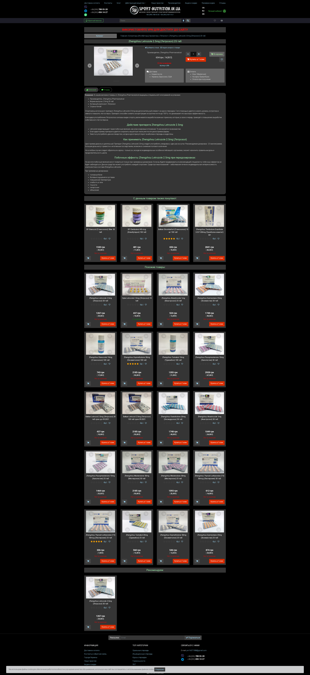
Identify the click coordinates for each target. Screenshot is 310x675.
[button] (89, 65)
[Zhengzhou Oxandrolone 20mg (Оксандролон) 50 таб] (173, 403)
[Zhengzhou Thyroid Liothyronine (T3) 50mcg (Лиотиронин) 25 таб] (100, 521)
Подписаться (194, 638)
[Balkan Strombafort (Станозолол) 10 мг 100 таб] (173, 216)
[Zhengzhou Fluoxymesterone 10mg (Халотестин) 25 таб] (100, 462)
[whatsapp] (85, 14)
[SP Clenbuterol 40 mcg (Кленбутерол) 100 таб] (136, 216)
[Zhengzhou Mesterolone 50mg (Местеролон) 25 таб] (173, 462)
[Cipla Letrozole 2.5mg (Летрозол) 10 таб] (136, 285)
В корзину (218, 54)
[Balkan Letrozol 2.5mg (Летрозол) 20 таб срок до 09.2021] (100, 403)
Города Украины (90, 657)
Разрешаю (159, 669)
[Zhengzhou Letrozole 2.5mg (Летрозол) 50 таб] (100, 285)
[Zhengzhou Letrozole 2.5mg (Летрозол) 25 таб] (113, 61)
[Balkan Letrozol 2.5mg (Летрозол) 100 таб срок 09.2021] (136, 403)
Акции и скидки (90, 664)
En (203, 14)
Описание (92, 90)
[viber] (85, 7)
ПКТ (134, 664)
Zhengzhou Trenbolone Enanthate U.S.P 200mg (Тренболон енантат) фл (209, 232)
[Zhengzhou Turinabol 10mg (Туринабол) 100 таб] (173, 344)
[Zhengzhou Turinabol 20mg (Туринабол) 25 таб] (136, 521)
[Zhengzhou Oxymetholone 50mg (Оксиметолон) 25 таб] (173, 521)
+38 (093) (99, 12)
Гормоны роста (139, 661)
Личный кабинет (215, 11)
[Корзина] (223, 20)
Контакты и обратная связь (95, 654)
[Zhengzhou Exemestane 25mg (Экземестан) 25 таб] (209, 521)
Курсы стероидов (140, 657)
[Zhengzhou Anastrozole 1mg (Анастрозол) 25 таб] (173, 285)
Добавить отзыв (153, 48)
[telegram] (85, 11)
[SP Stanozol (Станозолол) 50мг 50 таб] (100, 216)
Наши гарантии (90, 661)
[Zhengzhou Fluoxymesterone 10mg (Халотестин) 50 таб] (209, 344)
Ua (203, 8)
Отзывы (106, 90)
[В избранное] (222, 59)
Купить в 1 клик (196, 59)
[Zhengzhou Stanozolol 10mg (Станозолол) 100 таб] (100, 344)
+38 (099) (99, 9)
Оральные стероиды (141, 650)
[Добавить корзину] (88, 258)
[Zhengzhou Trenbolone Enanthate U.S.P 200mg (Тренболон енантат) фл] (209, 216)
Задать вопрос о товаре (171, 48)
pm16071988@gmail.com (196, 650)
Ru (203, 11)
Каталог (100, 36)
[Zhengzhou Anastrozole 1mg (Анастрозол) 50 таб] (209, 403)
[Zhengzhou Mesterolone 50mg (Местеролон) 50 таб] (136, 462)
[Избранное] (217, 20)
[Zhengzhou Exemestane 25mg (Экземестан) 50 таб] (209, 285)
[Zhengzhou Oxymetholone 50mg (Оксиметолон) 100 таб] (136, 344)
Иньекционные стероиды (142, 654)
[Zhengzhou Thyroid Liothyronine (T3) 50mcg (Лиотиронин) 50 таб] (209, 462)
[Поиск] (188, 20)
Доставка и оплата (91, 650)
